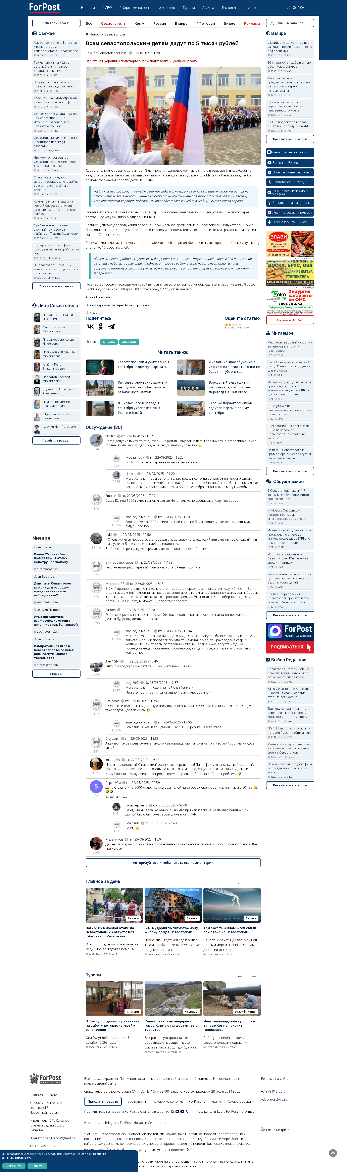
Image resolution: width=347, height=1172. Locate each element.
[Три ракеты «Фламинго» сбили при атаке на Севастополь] (232, 890)
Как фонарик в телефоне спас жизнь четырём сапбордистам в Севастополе (56, 47)
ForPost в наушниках (290, 222)
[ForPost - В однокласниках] (187, 1111)
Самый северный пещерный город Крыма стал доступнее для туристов (173, 1025)
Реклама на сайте (43, 1095)
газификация (246, 1011)
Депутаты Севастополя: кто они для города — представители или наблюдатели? (53, 589)
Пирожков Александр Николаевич (58, 341)
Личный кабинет (290, 23)
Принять (37, 1166)
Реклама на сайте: (275, 1078)
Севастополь (113, 23)
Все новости (137, 1101)
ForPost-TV (197, 1101)
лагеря (134, 1011)
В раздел (56, 674)
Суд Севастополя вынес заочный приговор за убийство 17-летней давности (56, 229)
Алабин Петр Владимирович (54, 366)
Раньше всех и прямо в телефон (289, 192)
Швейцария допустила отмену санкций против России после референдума (290, 47)
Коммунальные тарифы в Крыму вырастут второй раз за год (56, 249)
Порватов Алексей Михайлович (56, 379)
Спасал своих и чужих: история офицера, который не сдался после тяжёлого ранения (56, 183)
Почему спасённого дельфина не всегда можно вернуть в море (290, 768)
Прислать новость (56, 23)
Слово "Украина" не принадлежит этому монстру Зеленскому (51, 558)
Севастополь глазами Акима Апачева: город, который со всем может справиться (289, 673)
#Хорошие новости (135, 7)
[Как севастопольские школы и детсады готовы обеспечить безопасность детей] (100, 381)
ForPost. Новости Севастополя (144, 1122)
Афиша (208, 7)
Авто (252, 7)
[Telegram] (111, 326)
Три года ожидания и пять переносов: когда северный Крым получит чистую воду (288, 712)
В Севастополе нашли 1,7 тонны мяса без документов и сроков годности (56, 269)
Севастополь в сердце (289, 182)
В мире (181, 23)
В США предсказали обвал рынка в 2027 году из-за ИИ (288, 124)
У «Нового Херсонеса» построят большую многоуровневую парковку (287, 514)
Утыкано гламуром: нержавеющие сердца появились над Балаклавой (56, 621)
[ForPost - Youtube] (182, 1111)
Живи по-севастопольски (292, 212)
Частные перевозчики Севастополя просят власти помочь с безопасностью (288, 598)
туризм (192, 1011)
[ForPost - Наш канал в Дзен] (190, 1111)
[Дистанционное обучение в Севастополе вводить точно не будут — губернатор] (191, 361)
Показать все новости (56, 286)
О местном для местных (291, 172)
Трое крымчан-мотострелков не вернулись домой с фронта (56, 100)
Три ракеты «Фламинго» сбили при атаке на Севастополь (229, 930)
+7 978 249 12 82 (42, 1146)
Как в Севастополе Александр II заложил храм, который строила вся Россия (290, 693)
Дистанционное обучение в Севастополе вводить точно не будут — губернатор (234, 367)
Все (89, 23)
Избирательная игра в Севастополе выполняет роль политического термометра (54, 652)
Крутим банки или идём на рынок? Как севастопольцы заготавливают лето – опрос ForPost (55, 207)
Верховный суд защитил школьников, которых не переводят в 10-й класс (229, 387)
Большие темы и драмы (290, 203)
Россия (159, 23)
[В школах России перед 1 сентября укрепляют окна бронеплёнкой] (100, 402)
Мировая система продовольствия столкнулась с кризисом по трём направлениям (289, 84)
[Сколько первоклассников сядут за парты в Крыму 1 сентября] (191, 402)
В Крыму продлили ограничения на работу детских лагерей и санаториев (113, 1025)
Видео (229, 23)
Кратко (216, 1101)
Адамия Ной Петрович (59, 426)
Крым (139, 23)
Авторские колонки (168, 1101)
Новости (88, 7)
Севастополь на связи (289, 152)
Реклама (252, 23)
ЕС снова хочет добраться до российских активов (289, 64)
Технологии (231, 7)
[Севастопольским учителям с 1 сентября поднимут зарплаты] (100, 361)
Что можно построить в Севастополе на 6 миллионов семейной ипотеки (56, 161)
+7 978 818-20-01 (274, 1091)
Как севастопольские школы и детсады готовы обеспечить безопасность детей (143, 387)
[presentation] (240, 882)
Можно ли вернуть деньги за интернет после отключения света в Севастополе (289, 748)
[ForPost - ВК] (177, 1111)
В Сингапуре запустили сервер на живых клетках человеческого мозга (286, 106)
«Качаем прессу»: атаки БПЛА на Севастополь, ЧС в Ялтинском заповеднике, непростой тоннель (55, 120)
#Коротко (167, 7)
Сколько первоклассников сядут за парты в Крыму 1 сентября (230, 408)
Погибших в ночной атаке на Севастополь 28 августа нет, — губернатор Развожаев (112, 932)
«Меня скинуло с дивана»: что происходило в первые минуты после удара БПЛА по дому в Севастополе (289, 388)
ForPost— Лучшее (240, 1111)
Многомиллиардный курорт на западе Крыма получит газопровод (229, 1025)
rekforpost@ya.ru (274, 1099)
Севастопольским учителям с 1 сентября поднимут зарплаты (56, 142)
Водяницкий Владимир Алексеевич (60, 391)
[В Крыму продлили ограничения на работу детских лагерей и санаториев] (114, 983)
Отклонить (13, 1166)
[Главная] (45, 5)
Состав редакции (241, 1101)
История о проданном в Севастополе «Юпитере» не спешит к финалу (288, 558)
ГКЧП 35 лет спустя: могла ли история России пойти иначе (289, 730)
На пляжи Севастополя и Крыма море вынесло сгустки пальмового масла (289, 454)
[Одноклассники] (101, 326)
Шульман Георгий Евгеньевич (56, 416)
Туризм (189, 7)
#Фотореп (205, 23)
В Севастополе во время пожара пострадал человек (54, 84)
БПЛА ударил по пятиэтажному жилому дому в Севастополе (171, 930)
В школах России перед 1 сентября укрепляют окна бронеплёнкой (139, 408)
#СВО (107, 7)
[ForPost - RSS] (172, 1111)
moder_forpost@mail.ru (57, 1138)
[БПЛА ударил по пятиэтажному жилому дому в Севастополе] (173, 890)
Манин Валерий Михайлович (54, 329)
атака (134, 918)
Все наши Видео (285, 162)
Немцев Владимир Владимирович (56, 404)
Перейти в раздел (56, 440)
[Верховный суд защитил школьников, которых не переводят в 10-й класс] (191, 381)
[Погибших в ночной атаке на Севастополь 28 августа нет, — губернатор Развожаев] (114, 890)
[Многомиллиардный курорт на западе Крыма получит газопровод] (232, 983)
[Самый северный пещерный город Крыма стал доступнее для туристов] (173, 983)
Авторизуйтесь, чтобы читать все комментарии (173, 862)
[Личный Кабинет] (289, 7)
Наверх (334, 1153)
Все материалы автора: (118, 305)
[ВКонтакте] (90, 326)
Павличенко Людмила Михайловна (59, 354)
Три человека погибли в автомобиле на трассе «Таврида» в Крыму (51, 66)
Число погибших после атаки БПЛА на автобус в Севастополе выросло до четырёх (289, 432)
